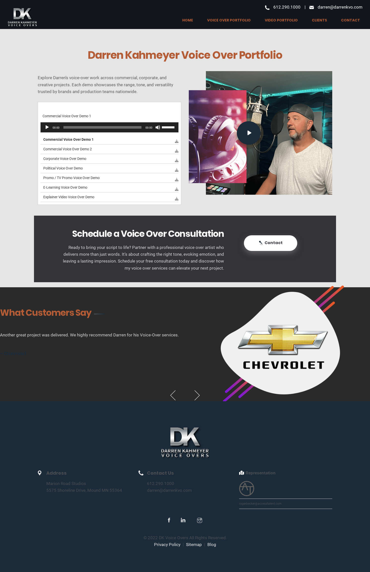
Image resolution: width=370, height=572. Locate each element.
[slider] (169, 126)
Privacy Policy (167, 544)
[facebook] (169, 521)
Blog (211, 544)
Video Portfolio (281, 20)
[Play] (47, 127)
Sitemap (194, 544)
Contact (350, 20)
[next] (197, 395)
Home (187, 20)
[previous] (173, 395)
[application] (109, 127)
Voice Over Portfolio (229, 20)
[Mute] (157, 127)
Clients (319, 20)
